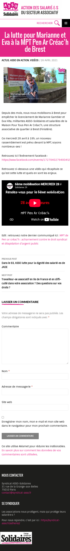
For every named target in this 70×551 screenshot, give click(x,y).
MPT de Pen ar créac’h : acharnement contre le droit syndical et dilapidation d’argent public (35, 239)
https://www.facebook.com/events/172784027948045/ (36, 160)
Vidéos (34, 60)
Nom (6, 371)
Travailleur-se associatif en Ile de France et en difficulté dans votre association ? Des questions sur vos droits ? (31, 281)
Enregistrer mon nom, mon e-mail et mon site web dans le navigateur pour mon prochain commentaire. (34, 423)
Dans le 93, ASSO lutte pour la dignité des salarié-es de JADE (33, 263)
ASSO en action (19, 60)
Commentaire (10, 326)
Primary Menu (66, 23)
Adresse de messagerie (17, 386)
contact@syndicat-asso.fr (16, 492)
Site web (7, 402)
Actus (5, 60)
